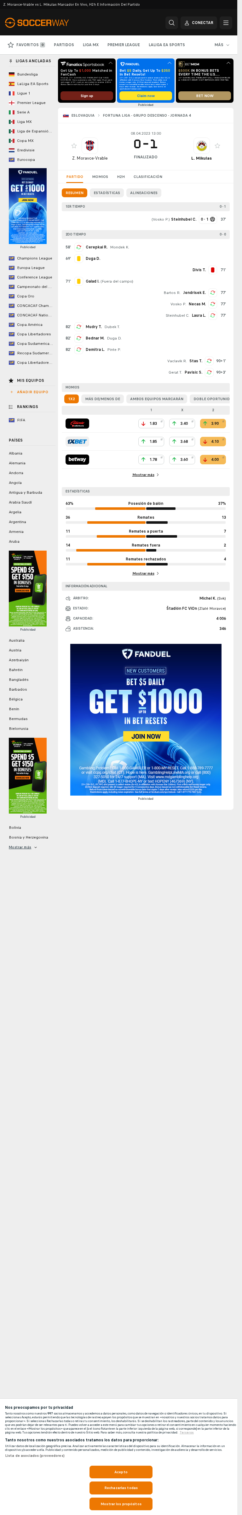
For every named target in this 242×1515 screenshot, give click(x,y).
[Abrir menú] (226, 22)
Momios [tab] (100, 176)
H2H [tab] (121, 176)
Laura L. (199, 315)
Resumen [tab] (75, 193)
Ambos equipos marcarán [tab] (156, 399)
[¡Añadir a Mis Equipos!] (74, 146)
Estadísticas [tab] (107, 193)
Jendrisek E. (194, 292)
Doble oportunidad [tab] (214, 399)
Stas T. (195, 360)
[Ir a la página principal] (48, 23)
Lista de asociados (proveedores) (35, 1455)
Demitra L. (95, 349)
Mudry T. (94, 326)
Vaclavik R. (177, 360)
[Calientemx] (77, 423)
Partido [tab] (74, 176)
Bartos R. (172, 292)
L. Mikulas (201, 158)
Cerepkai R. (96, 247)
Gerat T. (175, 372)
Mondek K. (119, 247)
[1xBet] (77, 442)
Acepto (121, 1472)
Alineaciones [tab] (144, 193)
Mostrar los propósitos (121, 1504)
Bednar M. (95, 338)
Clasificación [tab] (148, 176)
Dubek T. (112, 326)
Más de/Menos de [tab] (102, 399)
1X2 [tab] (71, 399)
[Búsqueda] (171, 22)
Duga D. (114, 338)
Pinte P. (114, 349)
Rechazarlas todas (121, 1488)
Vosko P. (161, 219)
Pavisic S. (193, 372)
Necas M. (197, 304)
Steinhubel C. (177, 315)
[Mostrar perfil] (90, 145)
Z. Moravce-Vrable (90, 158)
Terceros (187, 1432)
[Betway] (77, 460)
